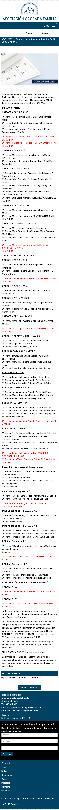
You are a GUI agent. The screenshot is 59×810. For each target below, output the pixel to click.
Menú (46, 25)
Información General (32, 798)
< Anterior (28, 33)
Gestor (4, 798)
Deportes (5, 783)
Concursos (6, 775)
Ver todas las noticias (29, 687)
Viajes (4, 779)
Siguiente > (46, 33)
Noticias (5, 771)
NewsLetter (6, 790)
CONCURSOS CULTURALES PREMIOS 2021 (24, 677)
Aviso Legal (15, 798)
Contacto (5, 787)
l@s (53, 663)
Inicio (3, 767)
